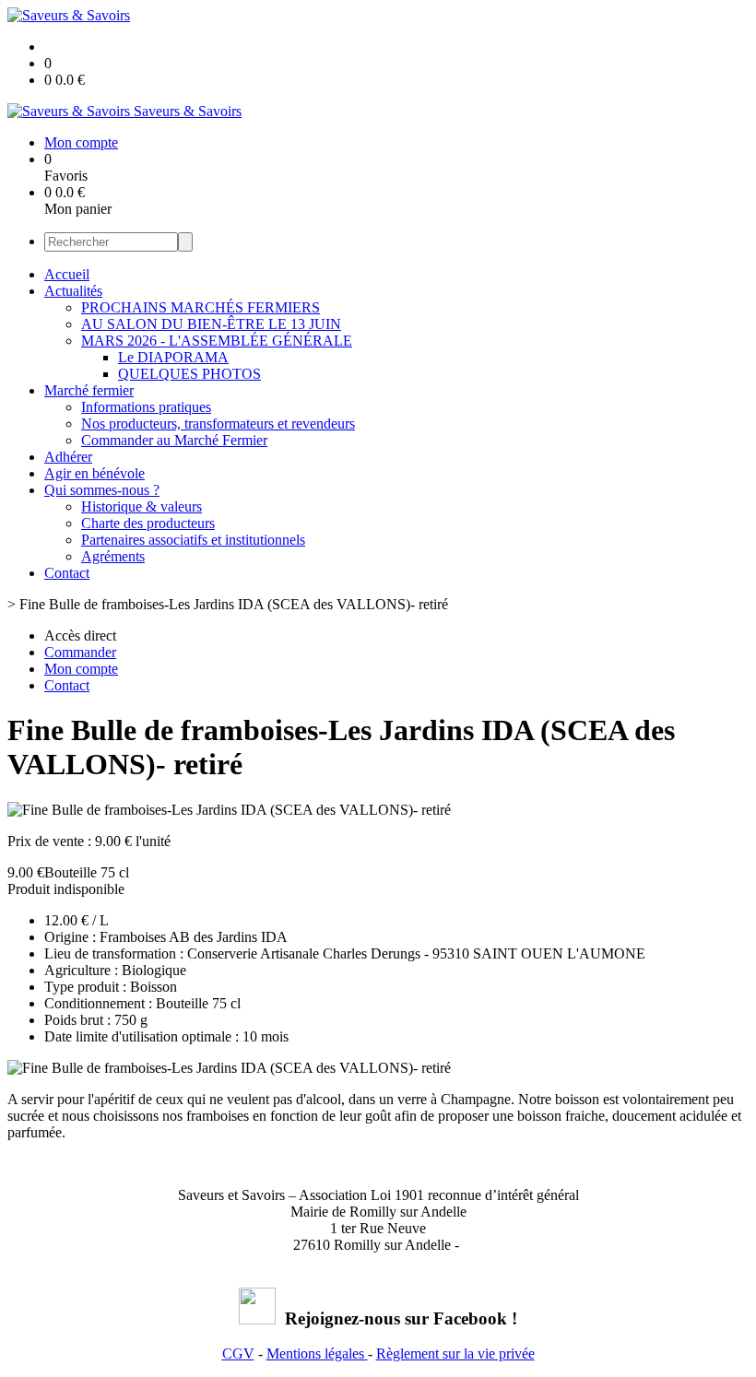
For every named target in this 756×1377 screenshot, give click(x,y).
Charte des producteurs (148, 523)
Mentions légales (317, 1353)
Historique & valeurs (141, 506)
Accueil (66, 274)
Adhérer (68, 457)
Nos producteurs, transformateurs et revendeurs (218, 423)
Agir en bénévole (94, 473)
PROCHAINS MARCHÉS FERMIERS (200, 307)
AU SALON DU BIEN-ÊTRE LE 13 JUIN (211, 324)
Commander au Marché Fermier (174, 440)
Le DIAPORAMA (173, 357)
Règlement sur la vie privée (455, 1353)
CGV (238, 1353)
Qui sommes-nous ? (101, 490)
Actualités (73, 291)
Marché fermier (89, 390)
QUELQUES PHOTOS (189, 374)
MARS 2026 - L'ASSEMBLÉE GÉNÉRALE (216, 340)
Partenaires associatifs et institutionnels (193, 539)
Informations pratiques (146, 407)
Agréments (113, 556)
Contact (66, 573)
